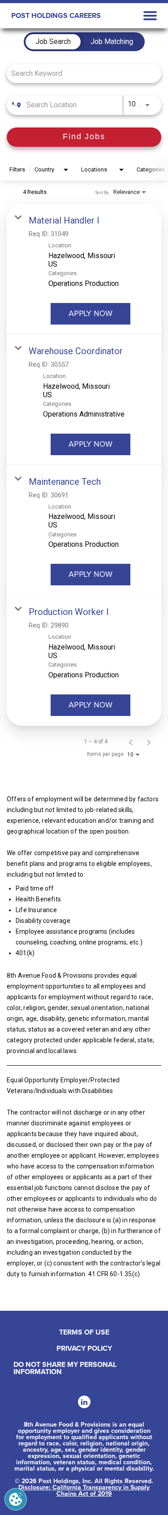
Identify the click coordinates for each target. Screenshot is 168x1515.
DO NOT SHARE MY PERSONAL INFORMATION (64, 1368)
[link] (84, 269)
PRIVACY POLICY (84, 1348)
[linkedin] (84, 1402)
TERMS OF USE (84, 1332)
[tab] (53, 41)
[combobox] (79, 73)
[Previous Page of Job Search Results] (131, 742)
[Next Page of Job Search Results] (149, 742)
